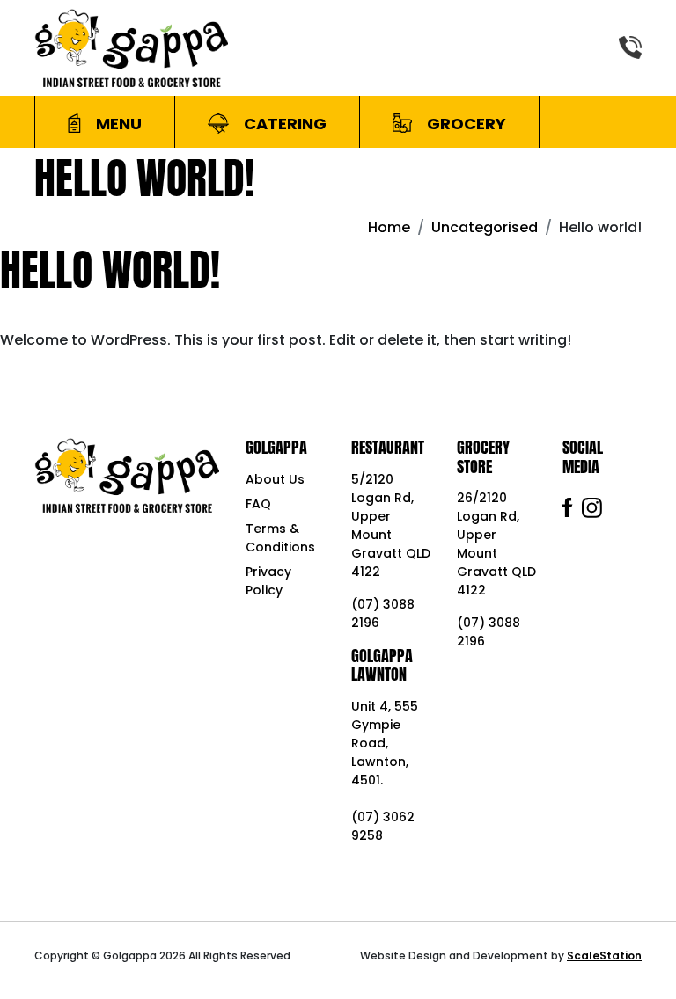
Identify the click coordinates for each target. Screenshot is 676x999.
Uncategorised (484, 227)
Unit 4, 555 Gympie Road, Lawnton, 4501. (384, 743)
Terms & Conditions (280, 538)
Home (389, 227)
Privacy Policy (268, 581)
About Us (275, 479)
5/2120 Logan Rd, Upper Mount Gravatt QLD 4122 (390, 525)
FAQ (258, 504)
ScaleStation (604, 955)
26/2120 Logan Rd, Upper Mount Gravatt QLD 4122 (496, 544)
